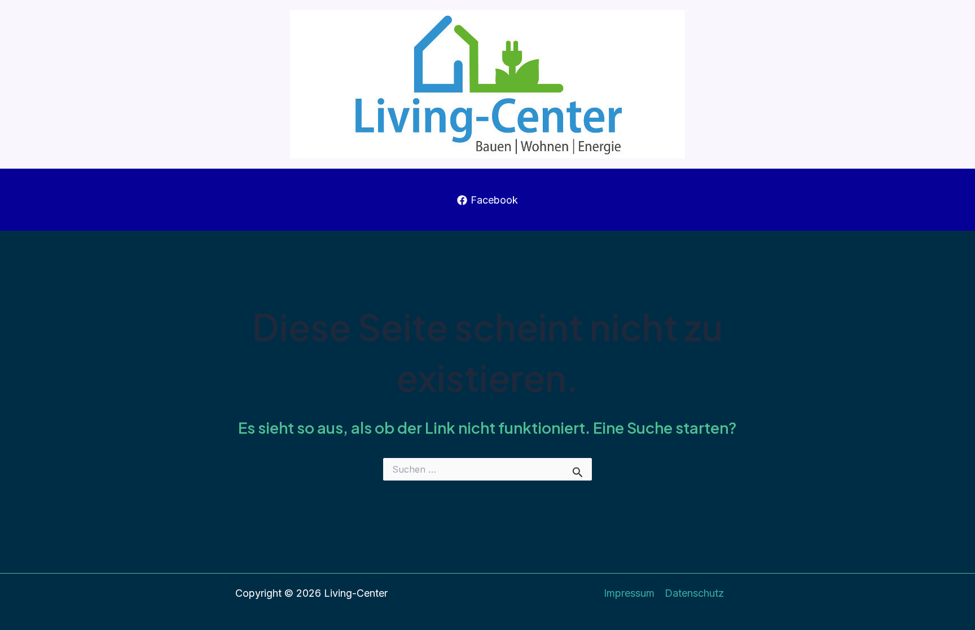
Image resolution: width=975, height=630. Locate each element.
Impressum (629, 593)
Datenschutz (694, 593)
